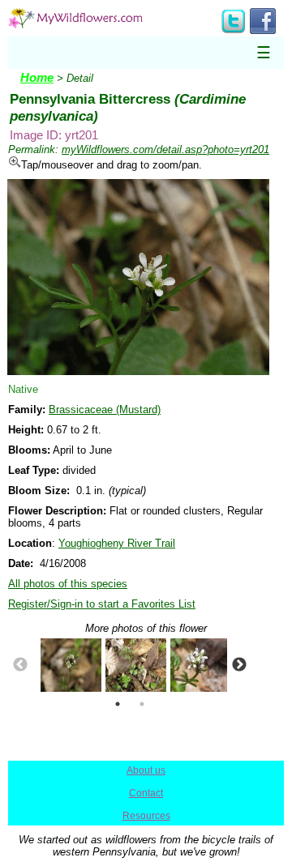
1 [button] (118, 704)
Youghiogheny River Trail (116, 543)
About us (146, 770)
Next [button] (239, 665)
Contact (146, 793)
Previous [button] (20, 665)
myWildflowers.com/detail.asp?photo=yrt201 (165, 149)
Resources (146, 815)
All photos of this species (67, 584)
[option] (65, 665)
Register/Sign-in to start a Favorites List (101, 604)
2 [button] (142, 704)
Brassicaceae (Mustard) (105, 409)
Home (37, 77)
